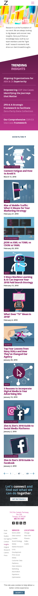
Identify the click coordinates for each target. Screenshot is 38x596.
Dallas (26, 541)
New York (27, 536)
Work (5, 530)
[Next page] (32, 473)
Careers (6, 553)
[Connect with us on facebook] (13, 523)
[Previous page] (6, 473)
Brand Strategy (17, 541)
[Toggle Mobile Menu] (32, 3)
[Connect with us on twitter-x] (21, 523)
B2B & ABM (16, 533)
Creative (14, 538)
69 (27, 473)
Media (14, 544)
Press (5, 555)
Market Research (17, 547)
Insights (6, 544)
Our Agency (8, 539)
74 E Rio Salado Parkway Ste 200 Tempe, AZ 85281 (19, 514)
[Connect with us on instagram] (17, 523)
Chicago (27, 533)
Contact (6, 542)
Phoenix (27, 538)
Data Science (16, 536)
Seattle (26, 544)
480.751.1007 (19, 519)
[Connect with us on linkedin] (24, 523)
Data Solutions (17, 566)
